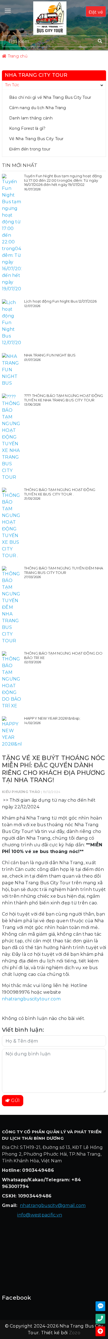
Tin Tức (12, 84)
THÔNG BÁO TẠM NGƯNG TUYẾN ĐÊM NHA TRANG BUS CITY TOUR (63, 570)
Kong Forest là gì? (27, 128)
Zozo (74, 1332)
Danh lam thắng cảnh (31, 118)
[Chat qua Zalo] (100, 1306)
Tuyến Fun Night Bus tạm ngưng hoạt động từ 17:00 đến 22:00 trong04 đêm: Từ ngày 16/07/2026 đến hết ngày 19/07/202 (63, 180)
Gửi (15, 1100)
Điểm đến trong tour (29, 149)
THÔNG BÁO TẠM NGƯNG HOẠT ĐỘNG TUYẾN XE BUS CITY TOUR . (59, 491)
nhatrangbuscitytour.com (31, 999)
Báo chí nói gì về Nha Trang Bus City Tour (50, 97)
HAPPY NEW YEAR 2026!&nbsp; (52, 718)
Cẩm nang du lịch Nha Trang (37, 107)
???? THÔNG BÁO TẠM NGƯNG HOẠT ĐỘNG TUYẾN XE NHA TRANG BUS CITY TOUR (63, 397)
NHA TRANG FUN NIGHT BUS (50, 355)
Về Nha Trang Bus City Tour (36, 138)
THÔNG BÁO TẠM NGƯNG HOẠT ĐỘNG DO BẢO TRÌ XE (63, 655)
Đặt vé (96, 12)
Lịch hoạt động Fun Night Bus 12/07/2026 (60, 301)
